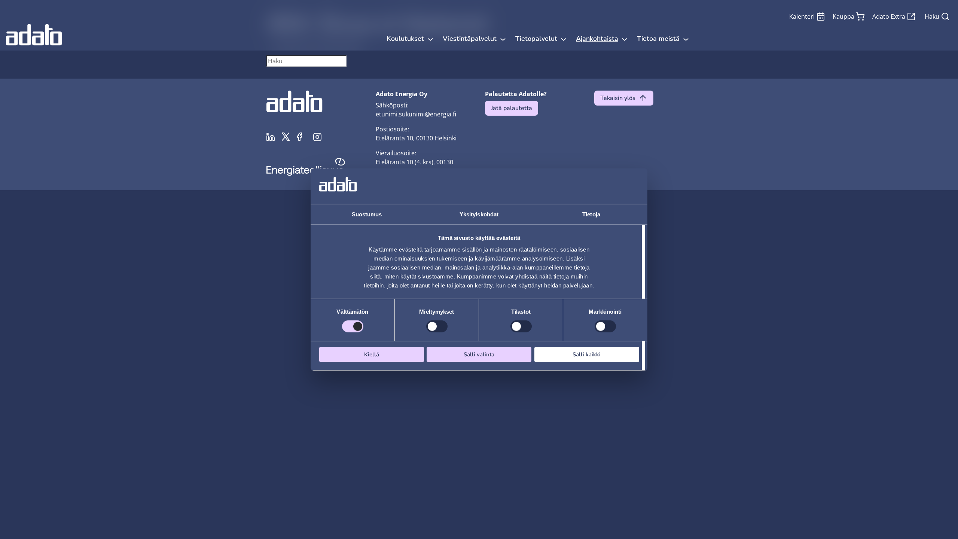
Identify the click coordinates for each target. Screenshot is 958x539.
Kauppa (843, 16)
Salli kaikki (587, 354)
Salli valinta (479, 354)
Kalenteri (802, 16)
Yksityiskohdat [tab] (479, 214)
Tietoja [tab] (591, 214)
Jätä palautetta (511, 108)
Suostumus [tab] (367, 214)
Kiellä (371, 354)
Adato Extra (888, 16)
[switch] (437, 326)
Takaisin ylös (617, 98)
